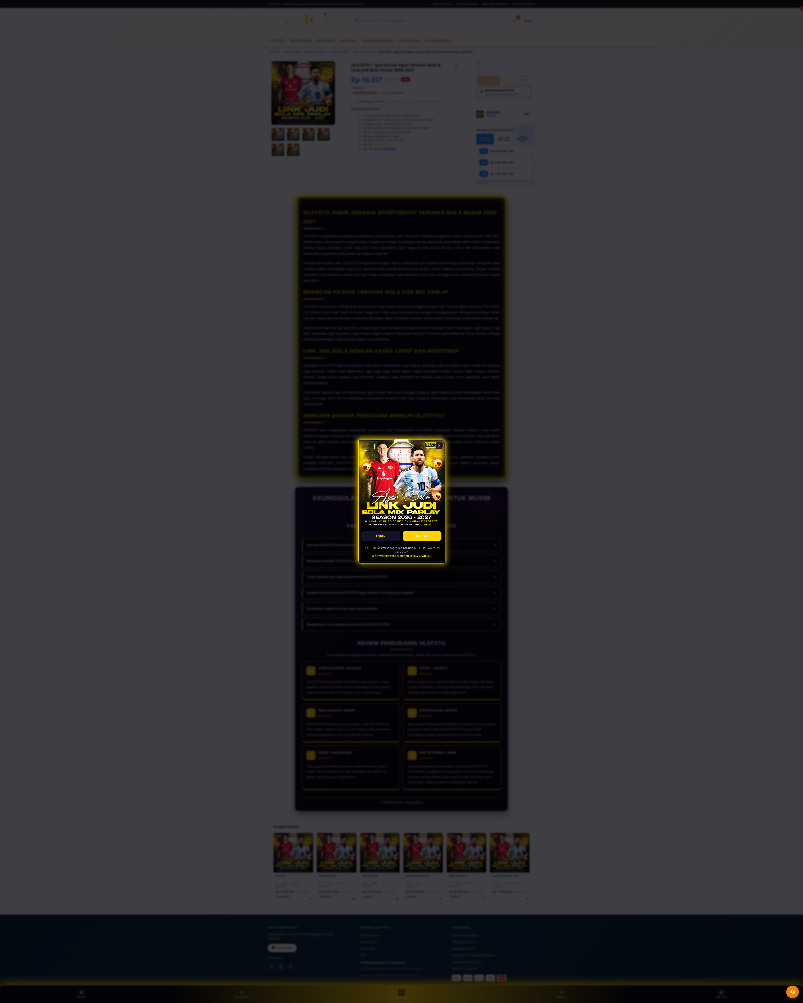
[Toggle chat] (792, 992)
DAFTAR (422, 536)
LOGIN (381, 536)
